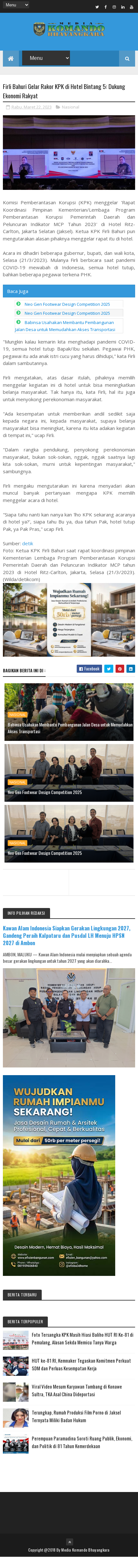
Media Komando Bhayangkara (85, 1550)
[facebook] (105, 6)
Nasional (70, 107)
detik (27, 543)
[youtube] (131, 6)
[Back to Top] (69, 1541)
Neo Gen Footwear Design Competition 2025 (67, 304)
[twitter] (96, 6)
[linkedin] (122, 6)
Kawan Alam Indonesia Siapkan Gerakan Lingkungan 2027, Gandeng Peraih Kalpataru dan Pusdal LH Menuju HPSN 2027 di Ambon (66, 935)
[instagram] (114, 6)
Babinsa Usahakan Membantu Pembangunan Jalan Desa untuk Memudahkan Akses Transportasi (70, 727)
